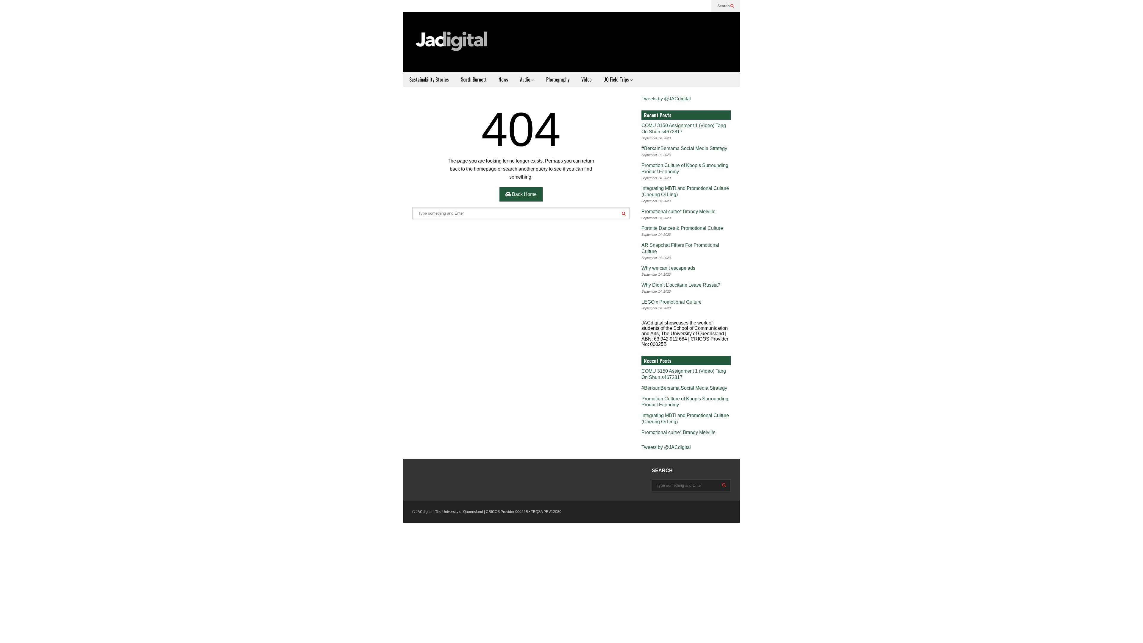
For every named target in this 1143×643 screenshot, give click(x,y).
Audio (525, 79)
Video (586, 79)
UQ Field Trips (616, 79)
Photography (557, 79)
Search (723, 6)
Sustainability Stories (429, 79)
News (503, 79)
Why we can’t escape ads (668, 268)
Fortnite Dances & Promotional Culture (682, 228)
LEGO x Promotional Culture (671, 302)
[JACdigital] (452, 45)
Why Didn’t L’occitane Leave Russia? (680, 285)
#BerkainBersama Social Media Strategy (684, 148)
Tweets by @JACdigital (666, 98)
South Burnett (474, 79)
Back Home (524, 194)
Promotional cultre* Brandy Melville (678, 211)
